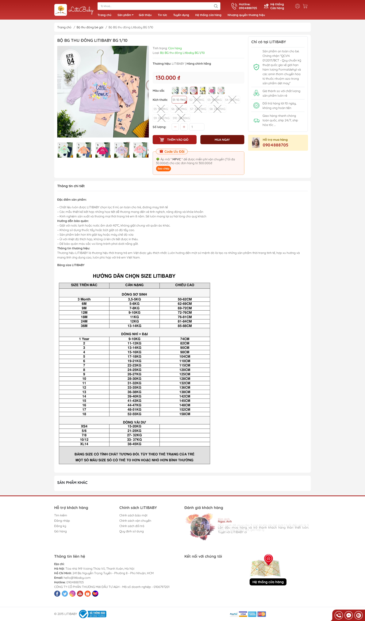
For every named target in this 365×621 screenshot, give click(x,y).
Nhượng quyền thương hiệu (246, 15)
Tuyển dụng (181, 15)
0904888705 (275, 145)
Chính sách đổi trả (131, 526)
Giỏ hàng (60, 531)
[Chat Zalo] (358, 615)
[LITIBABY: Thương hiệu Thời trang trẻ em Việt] (74, 10)
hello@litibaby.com (77, 578)
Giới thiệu (145, 15)
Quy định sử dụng (131, 531)
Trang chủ (104, 15)
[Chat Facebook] (348, 615)
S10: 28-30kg (181, 118)
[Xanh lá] (175, 90)
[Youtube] (80, 594)
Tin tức (162, 15)
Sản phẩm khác (72, 482)
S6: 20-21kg (179, 109)
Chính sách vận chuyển (135, 520)
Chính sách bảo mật (133, 515)
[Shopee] (88, 594)
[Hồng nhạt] (221, 90)
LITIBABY (178, 63)
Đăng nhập (62, 520)
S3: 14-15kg (214, 100)
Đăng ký (60, 526)
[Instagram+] (72, 594)
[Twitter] (65, 594)
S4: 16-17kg (232, 100)
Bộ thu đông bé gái (90, 27)
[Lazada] (95, 594)
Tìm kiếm (60, 515)
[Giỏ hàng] (306, 6)
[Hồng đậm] (212, 90)
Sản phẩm (124, 15)
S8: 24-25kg (217, 109)
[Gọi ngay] (339, 615)
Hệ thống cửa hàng (208, 15)
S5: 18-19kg (161, 109)
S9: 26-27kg (161, 118)
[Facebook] (57, 594)
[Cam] (184, 90)
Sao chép (163, 168)
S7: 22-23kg (198, 109)
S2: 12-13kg (196, 100)
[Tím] (194, 90)
